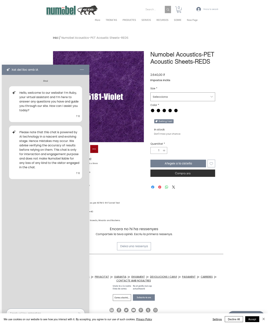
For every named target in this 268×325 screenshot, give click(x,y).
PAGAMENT (189, 277)
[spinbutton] (159, 150)
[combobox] (182, 96)
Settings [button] (217, 319)
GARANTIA (120, 277)
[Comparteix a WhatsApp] (166, 187)
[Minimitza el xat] (82, 70)
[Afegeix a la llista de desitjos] (211, 163)
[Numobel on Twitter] (126, 310)
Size (153, 88)
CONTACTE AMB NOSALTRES (133, 280)
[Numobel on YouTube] (133, 310)
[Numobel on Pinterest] (141, 310)
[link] (179, 9)
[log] (45, 190)
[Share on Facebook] (153, 187)
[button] (177, 20)
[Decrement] (153, 150)
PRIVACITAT (102, 277)
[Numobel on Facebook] (119, 310)
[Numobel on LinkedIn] (111, 310)
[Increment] (164, 150)
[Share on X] (173, 187)
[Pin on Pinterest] (160, 187)
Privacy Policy (144, 319)
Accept (252, 319)
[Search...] (168, 9)
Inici (55, 38)
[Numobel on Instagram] (155, 310)
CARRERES (207, 277)
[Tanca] (263, 319)
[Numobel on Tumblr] (148, 310)
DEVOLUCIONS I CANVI (163, 277)
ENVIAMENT (138, 277)
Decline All (234, 319)
